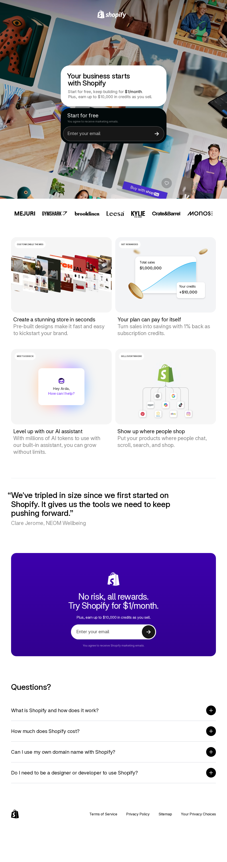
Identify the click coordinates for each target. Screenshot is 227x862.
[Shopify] (113, 14)
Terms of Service (103, 814)
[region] (165, 275)
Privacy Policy (138, 814)
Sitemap (165, 814)
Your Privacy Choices (198, 814)
